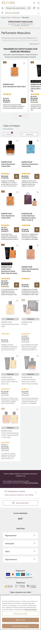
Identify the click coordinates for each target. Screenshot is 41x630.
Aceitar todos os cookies (20, 626)
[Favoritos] (38, 3)
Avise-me (10, 338)
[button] (24, 63)
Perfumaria (16, 17)
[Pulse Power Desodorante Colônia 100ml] (30, 252)
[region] (20, 612)
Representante (11, 535)
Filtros (9, 134)
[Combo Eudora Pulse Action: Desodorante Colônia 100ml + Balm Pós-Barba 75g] (10, 252)
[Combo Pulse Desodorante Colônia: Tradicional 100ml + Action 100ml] (10, 416)
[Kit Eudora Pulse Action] (30, 307)
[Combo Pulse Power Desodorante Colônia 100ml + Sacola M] (30, 199)
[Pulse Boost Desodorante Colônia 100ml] (30, 147)
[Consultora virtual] (34, 8)
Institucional (9, 543)
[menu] (2, 8)
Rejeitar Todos (20, 620)
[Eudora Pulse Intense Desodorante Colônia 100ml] (10, 147)
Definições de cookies (20, 614)
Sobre (7, 551)
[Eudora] (8, 2)
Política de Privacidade (31, 483)
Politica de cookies (31, 609)
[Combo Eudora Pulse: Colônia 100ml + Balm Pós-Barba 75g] (10, 362)
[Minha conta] (34, 3)
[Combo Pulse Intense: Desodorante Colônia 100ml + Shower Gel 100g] (30, 362)
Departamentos (11, 559)
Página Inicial (6, 17)
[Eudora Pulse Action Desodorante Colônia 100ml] (14, 69)
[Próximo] (26, 116)
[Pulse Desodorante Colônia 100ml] (10, 307)
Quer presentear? (22, 503)
